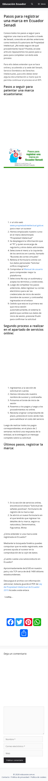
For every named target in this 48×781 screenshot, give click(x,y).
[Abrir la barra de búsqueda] (32, 4)
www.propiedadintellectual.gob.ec (27, 225)
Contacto (5, 777)
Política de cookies (38, 777)
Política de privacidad (20, 777)
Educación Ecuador (14, 4)
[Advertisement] (24, 122)
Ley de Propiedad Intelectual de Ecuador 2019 (23, 587)
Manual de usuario (33, 269)
